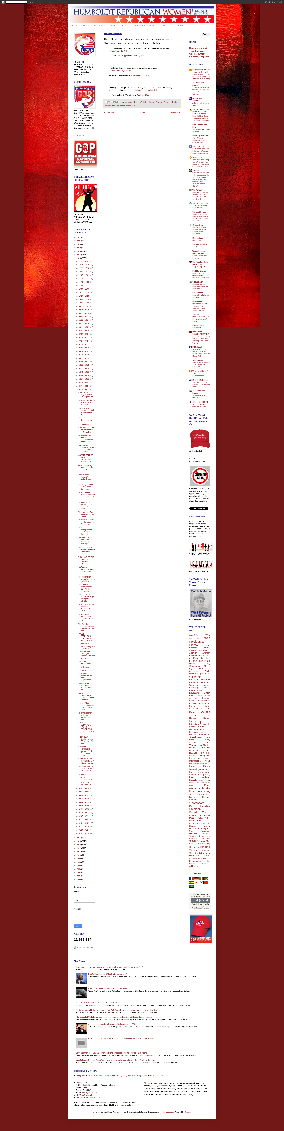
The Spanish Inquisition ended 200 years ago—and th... (86, 627)
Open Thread (197, 240)
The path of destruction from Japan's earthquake (85, 421)
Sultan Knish (197, 282)
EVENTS (113, 25)
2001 (79, 876)
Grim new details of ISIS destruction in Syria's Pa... (86, 430)
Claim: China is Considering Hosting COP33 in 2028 (199, 140)
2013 (79, 845)
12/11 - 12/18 (84, 268)
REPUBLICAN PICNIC (197, 823)
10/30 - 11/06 (84, 289)
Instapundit (197, 332)
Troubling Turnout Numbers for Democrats (85, 487)
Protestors (167, 102)
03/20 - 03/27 (84, 795)
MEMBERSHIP (100, 25)
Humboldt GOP (196, 753)
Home (74, 25)
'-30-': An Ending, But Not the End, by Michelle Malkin (201, 384)
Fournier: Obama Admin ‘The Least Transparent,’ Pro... (86, 550)
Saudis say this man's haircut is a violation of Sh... (86, 646)
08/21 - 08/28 (84, 324)
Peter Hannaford (199, 806)
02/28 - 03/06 (84, 806)
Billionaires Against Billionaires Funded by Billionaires (200, 286)
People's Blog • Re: (199, 267)
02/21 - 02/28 (84, 809)
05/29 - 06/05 (84, 365)
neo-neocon (197, 301)
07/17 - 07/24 (84, 341)
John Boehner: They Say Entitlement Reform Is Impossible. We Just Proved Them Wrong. (111, 1053)
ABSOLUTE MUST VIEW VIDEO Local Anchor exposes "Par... (85, 458)
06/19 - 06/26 (84, 355)
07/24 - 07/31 (84, 337)
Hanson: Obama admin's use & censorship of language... (85, 540)
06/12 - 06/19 (84, 358)
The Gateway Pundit (200, 109)
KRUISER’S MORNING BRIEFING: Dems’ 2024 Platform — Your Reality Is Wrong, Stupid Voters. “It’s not (201, 338)
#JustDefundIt (194, 635)
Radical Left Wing (197, 828)
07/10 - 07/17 (84, 344)
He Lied (206, 747)
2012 (79, 848)
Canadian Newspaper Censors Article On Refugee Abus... (85, 751)
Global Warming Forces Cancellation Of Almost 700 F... (85, 438)
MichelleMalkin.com (200, 380)
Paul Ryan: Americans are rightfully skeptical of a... (85, 676)
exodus (207, 864)
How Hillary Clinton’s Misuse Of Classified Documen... (86, 448)
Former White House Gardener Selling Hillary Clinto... (86, 706)
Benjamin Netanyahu (197, 661)
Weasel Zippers (198, 360)
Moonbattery (197, 238)
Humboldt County (199, 750)
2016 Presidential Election (199, 642)
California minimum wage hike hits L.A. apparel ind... (86, 395)
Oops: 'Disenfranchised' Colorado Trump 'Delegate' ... (86, 696)
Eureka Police (198, 325)
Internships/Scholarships (198, 763)
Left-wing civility (202, 774)
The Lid (195, 314)
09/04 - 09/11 (84, 317)
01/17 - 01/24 (84, 827)
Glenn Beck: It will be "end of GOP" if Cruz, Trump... (86, 761)
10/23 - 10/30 (84, 292)
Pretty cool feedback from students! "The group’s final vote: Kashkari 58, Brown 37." (109, 967)
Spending (204, 846)
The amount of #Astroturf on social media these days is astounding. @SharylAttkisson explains (114, 1017)
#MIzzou (152, 102)
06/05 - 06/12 (84, 362)
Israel (192, 774)
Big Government (199, 664)
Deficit (192, 712)
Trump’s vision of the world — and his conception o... (86, 411)
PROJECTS (125, 25)
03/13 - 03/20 (84, 799)
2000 (79, 879)
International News (199, 761)
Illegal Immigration (199, 755)
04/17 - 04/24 (84, 386)
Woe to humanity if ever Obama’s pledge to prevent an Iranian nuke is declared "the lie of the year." (115, 1060)
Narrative (198, 795)
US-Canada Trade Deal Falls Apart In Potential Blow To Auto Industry (200, 151)
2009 (79, 859)
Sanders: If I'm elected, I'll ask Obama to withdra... (85, 505)
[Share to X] (111, 102)
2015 (79, 838)
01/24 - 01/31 (84, 823)
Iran (191, 772)
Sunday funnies (84, 774)
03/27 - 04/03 (84, 792)
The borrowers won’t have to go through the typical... (86, 598)
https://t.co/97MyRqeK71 (120, 70)
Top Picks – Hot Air (200, 402)
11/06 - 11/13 (84, 285)
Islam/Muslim (204, 772)
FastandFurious (196, 729)
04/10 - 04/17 (84, 389)
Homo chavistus (198, 376)
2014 (79, 841)
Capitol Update (195, 690)
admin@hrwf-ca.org (89, 1093)
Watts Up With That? (200, 136)
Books (207, 671)
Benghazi (205, 658)
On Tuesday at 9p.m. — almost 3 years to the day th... (86, 570)
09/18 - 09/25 (84, 310)
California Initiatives (199, 680)
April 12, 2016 (143, 95)
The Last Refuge (199, 212)
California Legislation (199, 682)
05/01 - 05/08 (84, 379)
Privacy (192, 815)
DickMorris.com (199, 271)
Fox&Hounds (197, 293)
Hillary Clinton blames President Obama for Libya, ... (86, 495)
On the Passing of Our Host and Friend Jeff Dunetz (200, 319)
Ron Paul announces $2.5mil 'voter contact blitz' (107, 974)
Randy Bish (80, 1076)
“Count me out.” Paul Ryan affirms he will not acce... (86, 655)
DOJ (202, 708)
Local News (204, 780)
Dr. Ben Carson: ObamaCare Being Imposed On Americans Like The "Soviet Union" (121, 1039)
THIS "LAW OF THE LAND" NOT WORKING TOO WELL (86, 560)
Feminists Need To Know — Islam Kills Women (85, 768)
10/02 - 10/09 (84, 303)
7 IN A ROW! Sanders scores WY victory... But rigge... (85, 740)
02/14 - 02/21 (84, 813)
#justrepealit (194, 639)
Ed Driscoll (197, 347)
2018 (79, 251)
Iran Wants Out (197, 247)
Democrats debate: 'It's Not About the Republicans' (86, 522)
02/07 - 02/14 (84, 816)
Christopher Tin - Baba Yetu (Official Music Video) (108, 988)
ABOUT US (85, 25)
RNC (208, 823)
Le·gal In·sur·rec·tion (201, 70)
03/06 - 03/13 (84, 802)
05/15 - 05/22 (84, 372)
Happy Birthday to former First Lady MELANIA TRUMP (97, 1003)
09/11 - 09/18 (84, 313)
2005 (79, 869)
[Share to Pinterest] (117, 102)
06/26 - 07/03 (84, 351)
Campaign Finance (199, 685)
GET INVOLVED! (165, 25)
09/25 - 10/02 (84, 306)
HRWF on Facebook (84, 1095)
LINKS (151, 25)
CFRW (207, 673)
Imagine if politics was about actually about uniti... (85, 686)
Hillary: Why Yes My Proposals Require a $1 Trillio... (86, 607)
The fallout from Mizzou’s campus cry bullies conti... (86, 579)
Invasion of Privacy (199, 766)
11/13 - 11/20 (84, 282)
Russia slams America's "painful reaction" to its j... (86, 478)
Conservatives (203, 700)
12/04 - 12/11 (84, 272)
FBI (208, 724)
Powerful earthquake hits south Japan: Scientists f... (85, 531)
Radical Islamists (199, 826)
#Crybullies (144, 102)
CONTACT (180, 25)
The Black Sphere (199, 245)
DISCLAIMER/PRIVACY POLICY (89, 1097)
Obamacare (196, 802)
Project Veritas (203, 818)
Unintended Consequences (125, 106)
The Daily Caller (199, 146)
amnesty (199, 864)
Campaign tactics (199, 687)
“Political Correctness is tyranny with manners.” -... (85, 781)
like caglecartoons (156, 1076)
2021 (79, 241)
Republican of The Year (199, 838)
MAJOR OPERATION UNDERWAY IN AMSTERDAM (85, 637)
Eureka (203, 724)
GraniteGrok (197, 225)
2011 (79, 852)
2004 (79, 872)
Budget (192, 673)
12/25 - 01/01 (84, 261)
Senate (202, 841)
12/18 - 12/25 (84, 265)
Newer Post (109, 113)
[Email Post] (123, 102)
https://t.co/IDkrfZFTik (119, 51)
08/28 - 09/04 (84, 320)
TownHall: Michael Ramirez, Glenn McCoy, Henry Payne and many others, (117, 1076)
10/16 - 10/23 (84, 296)
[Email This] (106, 102)
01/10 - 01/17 (84, 830)
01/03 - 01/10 (84, 833)
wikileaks (193, 866)
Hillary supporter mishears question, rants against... (85, 716)
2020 (79, 244)
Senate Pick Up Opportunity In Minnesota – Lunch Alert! (201, 275)
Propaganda (195, 820)
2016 (79, 258)
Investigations (198, 769)
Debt (208, 708)
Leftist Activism (199, 777)
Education (159, 102)
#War (207, 635)
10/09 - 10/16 (84, 299)
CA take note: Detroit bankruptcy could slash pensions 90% (112, 1024)
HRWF (198, 748)
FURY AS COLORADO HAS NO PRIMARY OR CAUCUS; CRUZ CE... (86, 728)
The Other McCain (200, 203)
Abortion (193, 653)
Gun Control (204, 745)
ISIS (208, 753)
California (195, 676)
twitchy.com (197, 157)
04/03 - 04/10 (84, 788)
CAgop (200, 674)
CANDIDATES (139, 25)
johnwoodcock (168, 1112)
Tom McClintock (204, 850)
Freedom (193, 732)
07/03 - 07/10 (84, 348)
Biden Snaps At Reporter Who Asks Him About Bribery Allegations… (201, 365)
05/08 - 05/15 (84, 376)
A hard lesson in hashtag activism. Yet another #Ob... (86, 468)
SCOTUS (193, 841)
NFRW (199, 792)
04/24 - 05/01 (84, 382)
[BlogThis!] (108, 102)
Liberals (193, 780)
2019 (79, 248)
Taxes (193, 850)
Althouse (196, 170)
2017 (79, 255)
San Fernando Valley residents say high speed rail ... (85, 617)
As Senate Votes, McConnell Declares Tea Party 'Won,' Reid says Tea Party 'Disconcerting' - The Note (116, 1010)
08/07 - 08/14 (84, 330)
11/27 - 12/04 (84, 275)
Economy (195, 721)
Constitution (194, 703)
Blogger (188, 1112)
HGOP (192, 748)
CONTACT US (81, 1083)
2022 (79, 237)
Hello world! (196, 327)
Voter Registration (196, 853)
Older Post (175, 113)
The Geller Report (199, 190)
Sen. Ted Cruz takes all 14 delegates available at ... (86, 402)
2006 (79, 865)
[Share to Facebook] (114, 102)
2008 (79, 862)
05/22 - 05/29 (84, 369)
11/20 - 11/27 (84, 279)
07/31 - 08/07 (84, 334)
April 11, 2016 (139, 56)
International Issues (199, 758)
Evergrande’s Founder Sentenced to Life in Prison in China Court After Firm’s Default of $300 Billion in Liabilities (200, 116)
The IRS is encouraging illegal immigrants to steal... (84, 665)
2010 (79, 855)
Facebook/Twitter (197, 727)
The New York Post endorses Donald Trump (86, 514)
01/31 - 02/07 (84, 820)
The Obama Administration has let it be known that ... (85, 588)
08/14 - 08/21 (84, 327)
